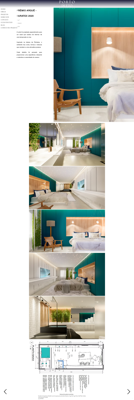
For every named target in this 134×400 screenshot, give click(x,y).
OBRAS (3, 12)
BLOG (3, 25)
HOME (3, 9)
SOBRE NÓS (5, 17)
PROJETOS (4, 14)
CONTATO (4, 20)
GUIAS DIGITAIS (6, 22)
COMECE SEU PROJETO (9, 28)
